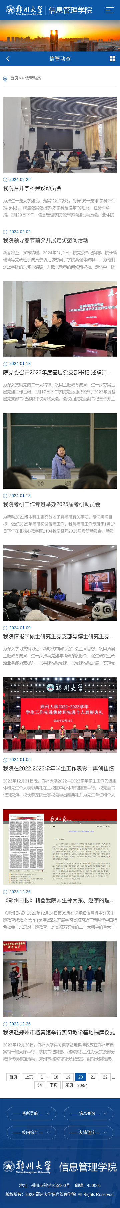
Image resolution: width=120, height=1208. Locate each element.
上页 (29, 1077)
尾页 (69, 1085)
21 (93, 1077)
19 (68, 1077)
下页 (54, 1085)
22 (105, 1077)
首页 (14, 78)
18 (56, 1077)
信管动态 (33, 78)
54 (39, 1085)
